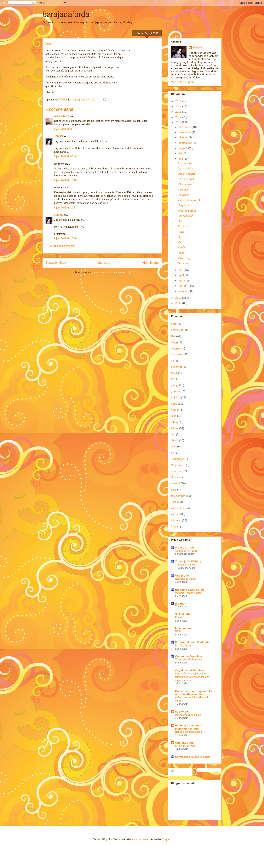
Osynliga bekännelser (189, 670)
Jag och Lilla (185, 168)
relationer (177, 471)
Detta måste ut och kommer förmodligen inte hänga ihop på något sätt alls (192, 677)
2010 (178, 297)
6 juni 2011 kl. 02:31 (65, 129)
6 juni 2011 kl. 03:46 (65, 156)
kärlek (174, 428)
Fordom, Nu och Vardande (192, 642)
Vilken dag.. (185, 258)
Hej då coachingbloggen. (189, 731)
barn (174, 323)
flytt (173, 378)
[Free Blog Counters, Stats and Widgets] (172, 771)
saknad (175, 483)
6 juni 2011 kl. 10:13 (65, 207)
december (185, 126)
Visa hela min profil (182, 81)
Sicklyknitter (183, 614)
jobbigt (175, 422)
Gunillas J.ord (184, 742)
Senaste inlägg (55, 262)
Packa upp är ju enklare (188, 714)
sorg (173, 489)
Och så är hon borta (186, 550)
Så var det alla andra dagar (192, 756)
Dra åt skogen (183, 645)
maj (181, 269)
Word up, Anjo (184, 547)
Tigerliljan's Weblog (188, 561)
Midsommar (185, 184)
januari (183, 291)
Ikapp (181, 252)
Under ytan (182, 575)
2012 (178, 117)
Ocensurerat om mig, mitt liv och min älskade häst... (193, 693)
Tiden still (183, 226)
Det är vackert (186, 173)
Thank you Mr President (188, 659)
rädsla (175, 477)
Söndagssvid (185, 215)
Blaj (173, 336)
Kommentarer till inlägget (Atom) (112, 272)
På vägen (183, 194)
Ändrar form (185, 163)
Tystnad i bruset (187, 210)
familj (174, 372)
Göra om (183, 263)
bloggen (176, 348)
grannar (176, 391)
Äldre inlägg (150, 262)
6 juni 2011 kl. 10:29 (65, 238)
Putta (181, 231)
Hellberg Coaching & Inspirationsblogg (188, 727)
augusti (183, 148)
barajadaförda (65, 14)
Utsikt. (181, 221)
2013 (178, 111)
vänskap (176, 520)
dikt (173, 360)
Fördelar (183, 189)
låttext (174, 440)
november (185, 132)
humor (175, 409)
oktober (184, 137)
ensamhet (177, 366)
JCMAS (58, 136)
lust (173, 434)
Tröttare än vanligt (185, 564)
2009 (178, 302)
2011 (178, 122)
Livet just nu (183, 628)
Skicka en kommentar (62, 245)
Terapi (175, 501)
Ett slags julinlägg (185, 745)
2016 (178, 101)
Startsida (104, 262)
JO (179, 237)
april (182, 275)
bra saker (177, 354)
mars (182, 280)
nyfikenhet (177, 458)
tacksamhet (178, 495)
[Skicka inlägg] (104, 99)
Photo (178, 617)
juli (181, 153)
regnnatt (180, 603)
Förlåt (181, 247)
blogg (174, 342)
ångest (175, 526)
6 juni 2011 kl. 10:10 (65, 180)
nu (172, 452)
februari (184, 285)
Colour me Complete (188, 656)
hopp (174, 403)
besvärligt (177, 329)
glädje (174, 385)
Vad (180, 242)
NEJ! (178, 631)
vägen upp (177, 507)
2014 (178, 106)
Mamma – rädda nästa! (188, 592)
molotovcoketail (140, 839)
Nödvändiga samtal (186, 578)
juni (181, 158)
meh (173, 446)
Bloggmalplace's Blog (189, 589)
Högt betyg (184, 205)
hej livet (175, 397)
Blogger (166, 839)
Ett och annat (186, 178)
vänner (175, 514)
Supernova (182, 711)
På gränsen (178, 465)
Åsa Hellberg (61, 116)
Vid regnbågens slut (190, 200)
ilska (173, 415)
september (185, 142)
